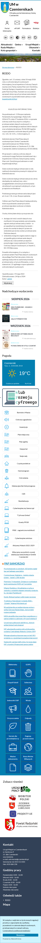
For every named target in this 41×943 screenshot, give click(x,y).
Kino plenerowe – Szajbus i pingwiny (21, 308)
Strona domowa (8, 67)
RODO (7, 900)
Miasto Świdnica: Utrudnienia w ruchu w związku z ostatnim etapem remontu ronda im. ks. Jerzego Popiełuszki (21, 590)
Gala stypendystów (19, 319)
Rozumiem (21, 935)
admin (9, 279)
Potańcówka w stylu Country (23, 346)
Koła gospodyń (8, 50)
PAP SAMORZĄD (14, 563)
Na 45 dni (28, 383)
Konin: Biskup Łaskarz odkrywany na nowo (20, 597)
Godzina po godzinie (12, 383)
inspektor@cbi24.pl (9, 99)
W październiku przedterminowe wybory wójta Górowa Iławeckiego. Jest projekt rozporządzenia (19, 609)
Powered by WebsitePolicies (12, 939)
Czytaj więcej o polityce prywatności (16, 931)
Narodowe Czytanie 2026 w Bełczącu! (22, 335)
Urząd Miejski (31, 44)
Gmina (18, 44)
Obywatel (33, 47)
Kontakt (36, 50)
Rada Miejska (7, 47)
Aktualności (6, 44)
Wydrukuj (8, 283)
